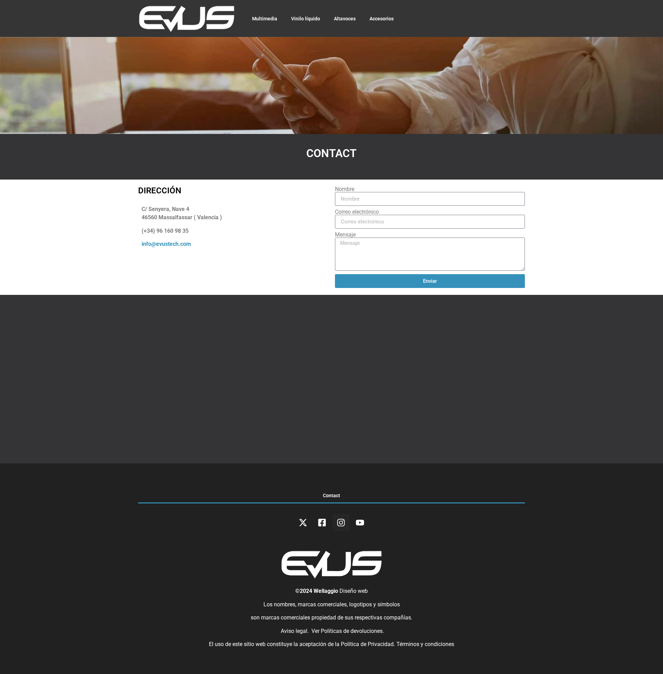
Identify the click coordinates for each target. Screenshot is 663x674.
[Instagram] (341, 522)
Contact (331, 495)
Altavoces (345, 18)
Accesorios (381, 18)
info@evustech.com (166, 244)
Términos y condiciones (425, 644)
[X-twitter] (303, 522)
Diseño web (353, 591)
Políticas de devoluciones (352, 631)
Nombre (344, 189)
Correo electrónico (357, 212)
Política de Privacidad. (368, 644)
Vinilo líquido (305, 18)
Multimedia (264, 18)
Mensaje (345, 235)
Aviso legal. (294, 631)
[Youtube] (360, 522)
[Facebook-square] (322, 522)
